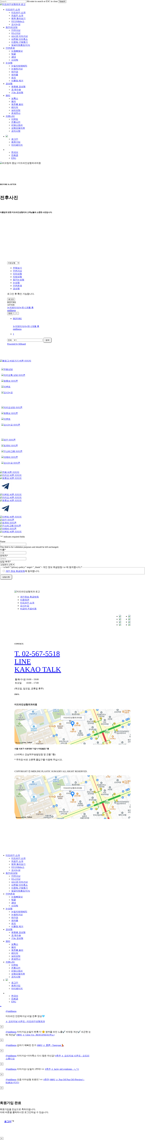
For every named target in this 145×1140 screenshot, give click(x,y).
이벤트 (14, 965)
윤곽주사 (15, 959)
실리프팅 (15, 956)
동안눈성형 (18, 280)
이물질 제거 (17, 926)
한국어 (14, 996)
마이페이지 (17, 988)
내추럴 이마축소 (19, 885)
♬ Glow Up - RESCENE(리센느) (38, 1035)
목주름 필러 (17, 950)
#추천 (58, 1055)
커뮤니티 (10, 962)
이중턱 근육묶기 (19, 888)
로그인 (11, 299)
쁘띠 (8, 941)
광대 (13, 903)
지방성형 (17, 277)
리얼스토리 (17, 971)
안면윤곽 (17, 285)
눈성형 (16, 283)
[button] (37, 654)
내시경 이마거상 (19, 882)
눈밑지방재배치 (19, 911)
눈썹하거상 (17, 914)
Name (2, 541)
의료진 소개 (17, 861)
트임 (13, 923)
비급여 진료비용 (28, 608)
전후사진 (15, 968)
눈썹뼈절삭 (17, 897)
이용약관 (24, 600)
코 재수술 (16, 935)
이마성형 (17, 274)
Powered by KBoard (16, 344)
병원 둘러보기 (18, 864)
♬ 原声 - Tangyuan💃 (53, 1045)
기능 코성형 (17, 938)
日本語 (14, 999)
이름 (3, 549)
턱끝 (13, 900)
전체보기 (17, 268)
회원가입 (15, 985)
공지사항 (15, 977)
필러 (13, 947)
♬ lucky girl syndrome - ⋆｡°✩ (65, 1069)
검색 (47, 340)
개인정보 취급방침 (29, 597)
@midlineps (11, 1011)
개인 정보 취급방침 (15, 571)
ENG (13, 1001)
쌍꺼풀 (14, 920)
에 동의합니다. (23, 571)
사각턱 (14, 905)
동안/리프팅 (12, 873)
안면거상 (17, 271)
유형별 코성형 (18, 932)
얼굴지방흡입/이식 (20, 891)
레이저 (14, 953)
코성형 (16, 288)
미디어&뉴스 (17, 867)
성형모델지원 (18, 974)
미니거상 (15, 879)
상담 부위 (5, 561)
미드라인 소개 (27, 603)
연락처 (4, 555)
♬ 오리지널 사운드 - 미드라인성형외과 (25, 1021)
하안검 (14, 917)
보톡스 (14, 944)
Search (62, 1)
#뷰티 (19, 1035)
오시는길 (24, 606)
